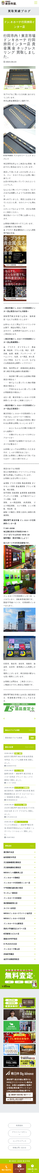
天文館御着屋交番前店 (12, 862)
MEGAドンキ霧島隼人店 (13, 872)
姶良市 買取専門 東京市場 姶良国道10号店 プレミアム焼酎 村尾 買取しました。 (19, 759)
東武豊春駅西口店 (10, 903)
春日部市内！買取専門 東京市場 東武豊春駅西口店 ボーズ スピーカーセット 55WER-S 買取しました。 (19, 793)
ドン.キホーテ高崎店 (12, 878)
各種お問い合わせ (32, 1170)
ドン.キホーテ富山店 (12, 949)
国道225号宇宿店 (10, 939)
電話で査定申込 (6, 1170)
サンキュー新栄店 (10, 893)
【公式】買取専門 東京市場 (9, 3)
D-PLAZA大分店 (10, 944)
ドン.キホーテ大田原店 (12, 898)
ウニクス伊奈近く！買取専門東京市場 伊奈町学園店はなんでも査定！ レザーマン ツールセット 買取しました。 (19, 829)
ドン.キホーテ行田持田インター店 (17, 883)
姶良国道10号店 (10, 857)
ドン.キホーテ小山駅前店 (13, 923)
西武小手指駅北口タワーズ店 (15, 928)
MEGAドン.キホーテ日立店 (14, 918)
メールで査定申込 (19, 1170)
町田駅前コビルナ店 (11, 934)
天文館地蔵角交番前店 (12, 867)
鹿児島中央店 (9, 852)
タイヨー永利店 (10, 908)
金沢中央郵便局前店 (11, 959)
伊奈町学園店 (9, 954)
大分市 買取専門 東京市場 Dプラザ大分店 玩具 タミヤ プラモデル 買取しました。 (19, 810)
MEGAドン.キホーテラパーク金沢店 (18, 913)
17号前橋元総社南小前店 (13, 888)
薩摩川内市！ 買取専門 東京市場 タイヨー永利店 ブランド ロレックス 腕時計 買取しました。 (19, 776)
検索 (32, 738)
